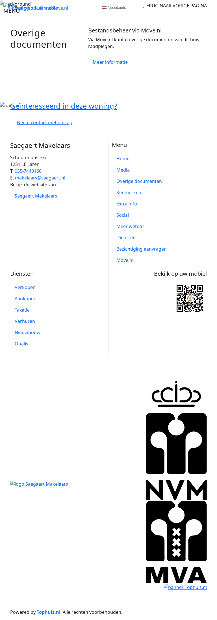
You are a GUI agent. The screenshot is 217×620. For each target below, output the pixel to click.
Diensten (126, 238)
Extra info (126, 204)
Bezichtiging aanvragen (141, 249)
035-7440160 (28, 171)
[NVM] (176, 440)
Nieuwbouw (27, 332)
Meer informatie (110, 62)
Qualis (21, 344)
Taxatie (22, 310)
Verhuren (25, 321)
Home (122, 158)
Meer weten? (130, 226)
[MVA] (176, 541)
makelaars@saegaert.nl (40, 178)
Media (123, 170)
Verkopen (25, 287)
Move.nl (124, 260)
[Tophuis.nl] (185, 587)
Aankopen (25, 298)
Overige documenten (139, 181)
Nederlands (116, 7)
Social (122, 215)
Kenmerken (128, 192)
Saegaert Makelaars (36, 196)
